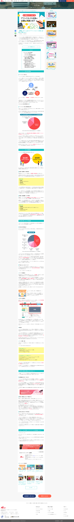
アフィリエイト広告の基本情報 (28, 52)
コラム (65, 510)
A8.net (34, 455)
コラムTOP (30, 487)
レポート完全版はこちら (31, 46)
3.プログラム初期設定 (51, 512)
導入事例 (65, 512)
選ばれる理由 (38, 510)
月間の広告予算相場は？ (28, 61)
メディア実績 (38, 512)
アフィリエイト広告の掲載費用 (28, 56)
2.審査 (49, 510)
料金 (37, 514)
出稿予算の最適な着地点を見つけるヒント (29, 63)
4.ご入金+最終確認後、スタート (52, 514)
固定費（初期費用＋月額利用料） (29, 57)
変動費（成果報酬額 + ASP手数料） (30, 58)
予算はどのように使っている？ (29, 62)
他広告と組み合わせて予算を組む (29, 67)
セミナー (65, 514)
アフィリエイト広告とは (28, 53)
